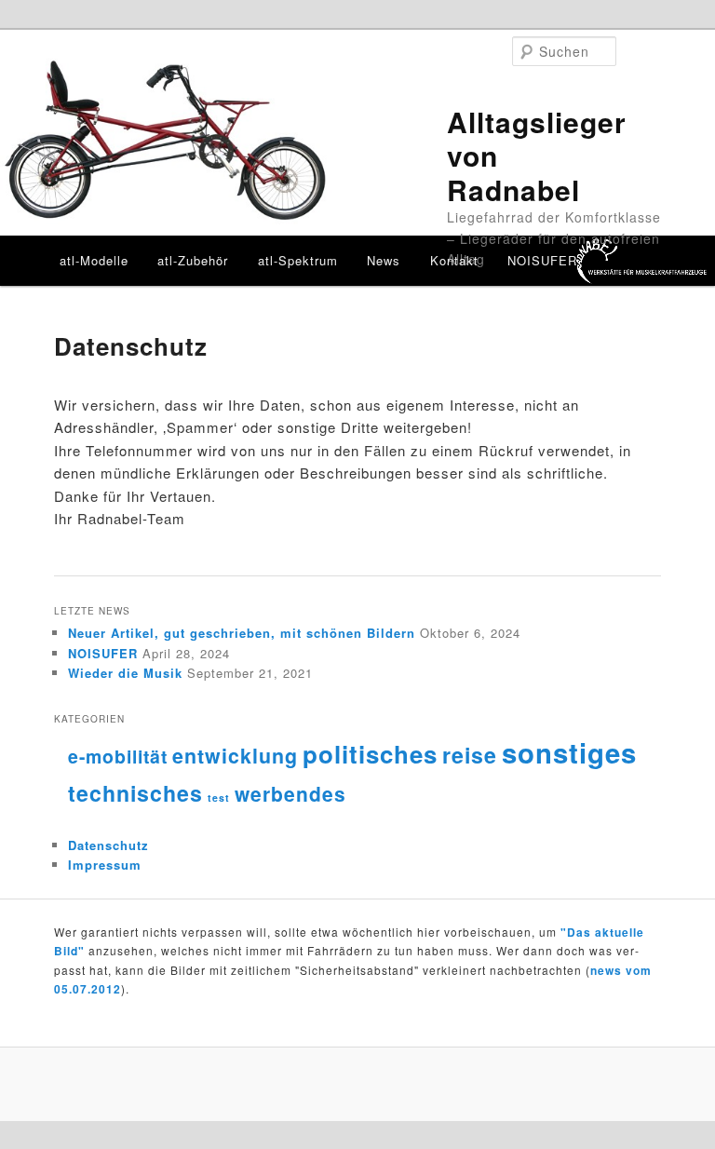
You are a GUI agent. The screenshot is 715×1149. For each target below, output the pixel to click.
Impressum (105, 864)
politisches (370, 754)
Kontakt (454, 260)
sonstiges (569, 752)
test (219, 797)
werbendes (290, 793)
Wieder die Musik (125, 673)
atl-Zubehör (192, 260)
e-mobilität (118, 756)
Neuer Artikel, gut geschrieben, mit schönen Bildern (241, 633)
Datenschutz (108, 845)
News (383, 260)
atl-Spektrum (298, 260)
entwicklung (235, 755)
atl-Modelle (94, 260)
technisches (135, 792)
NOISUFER (542, 260)
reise (469, 754)
